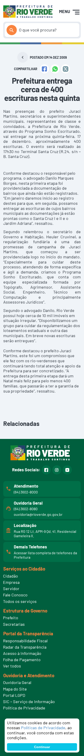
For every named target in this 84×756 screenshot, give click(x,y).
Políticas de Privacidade (43, 727)
